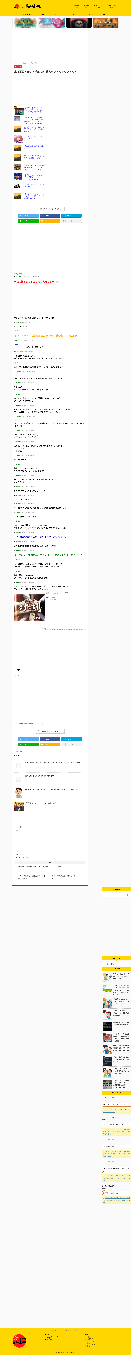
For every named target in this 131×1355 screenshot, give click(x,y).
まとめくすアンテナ (91, 1345)
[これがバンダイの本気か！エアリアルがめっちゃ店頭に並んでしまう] (19, 130)
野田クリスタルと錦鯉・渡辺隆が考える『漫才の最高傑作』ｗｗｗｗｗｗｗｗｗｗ (121, 1049)
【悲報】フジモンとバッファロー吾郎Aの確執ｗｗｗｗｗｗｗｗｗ (121, 1071)
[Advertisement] (50, 46)
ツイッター (86, 6)
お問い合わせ (112, 6)
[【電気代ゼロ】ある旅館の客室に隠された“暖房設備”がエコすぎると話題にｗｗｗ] (19, 168)
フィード (76, 6)
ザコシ (73, 14)
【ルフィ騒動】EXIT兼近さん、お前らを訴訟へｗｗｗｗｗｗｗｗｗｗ (121, 1059)
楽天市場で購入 (52, 597)
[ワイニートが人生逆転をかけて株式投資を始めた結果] (19, 158)
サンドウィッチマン (52, 1336)
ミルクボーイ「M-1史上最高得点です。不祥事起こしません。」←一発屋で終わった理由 (121, 1037)
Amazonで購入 (52, 599)
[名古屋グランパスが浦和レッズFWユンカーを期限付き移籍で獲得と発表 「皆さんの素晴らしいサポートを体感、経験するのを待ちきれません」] (19, 120)
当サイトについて (98, 6)
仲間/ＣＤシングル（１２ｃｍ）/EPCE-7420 (58, 593)
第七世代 (57, 14)
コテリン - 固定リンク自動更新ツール (15, 107)
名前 (16, 854)
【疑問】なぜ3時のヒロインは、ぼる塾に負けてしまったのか (121, 1001)
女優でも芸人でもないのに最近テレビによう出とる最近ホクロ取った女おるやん (52, 762)
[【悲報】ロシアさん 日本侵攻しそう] (19, 187)
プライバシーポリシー (56, 1331)
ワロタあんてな (42, 14)
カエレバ (54, 594)
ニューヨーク (88, 14)
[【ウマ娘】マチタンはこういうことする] (19, 139)
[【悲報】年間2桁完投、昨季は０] (19, 149)
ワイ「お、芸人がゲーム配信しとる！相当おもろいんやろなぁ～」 (121, 976)
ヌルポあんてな (27, 14)
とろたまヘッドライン (91, 1343)
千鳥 (48, 1334)
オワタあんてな (89, 1338)
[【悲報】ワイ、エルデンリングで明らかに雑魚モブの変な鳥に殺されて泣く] (19, 197)
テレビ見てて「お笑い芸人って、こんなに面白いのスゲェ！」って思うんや (51, 789)
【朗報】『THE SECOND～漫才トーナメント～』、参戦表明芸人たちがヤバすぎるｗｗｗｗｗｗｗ (121, 1083)
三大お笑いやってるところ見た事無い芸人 (39, 776)
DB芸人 (49, 1338)
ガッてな (87, 1340)
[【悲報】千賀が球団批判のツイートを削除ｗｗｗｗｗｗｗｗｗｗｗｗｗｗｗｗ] (19, 177)
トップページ (77, 1331)
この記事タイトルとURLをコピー (51, 209)
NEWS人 (87, 1334)
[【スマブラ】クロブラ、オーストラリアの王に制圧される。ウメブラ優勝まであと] (19, 110)
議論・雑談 (19, 751)
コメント (50, 830)
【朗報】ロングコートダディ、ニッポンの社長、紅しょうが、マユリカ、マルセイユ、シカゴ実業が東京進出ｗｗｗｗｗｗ (121, 990)
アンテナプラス (89, 1336)
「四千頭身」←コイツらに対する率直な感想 (40, 803)
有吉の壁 (49, 1340)
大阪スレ (103, 14)
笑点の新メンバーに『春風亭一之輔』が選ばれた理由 (121, 1023)
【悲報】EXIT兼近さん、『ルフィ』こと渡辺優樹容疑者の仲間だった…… (121, 1013)
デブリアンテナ (89, 1341)
